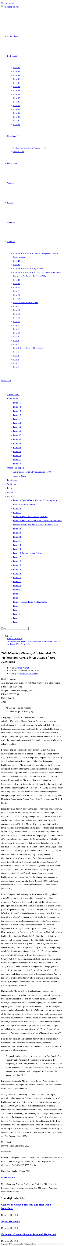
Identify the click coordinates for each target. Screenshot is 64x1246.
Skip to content (7, 3)
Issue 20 (17, 545)
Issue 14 (17, 569)
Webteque (11, 484)
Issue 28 (17, 508)
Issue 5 (16, 606)
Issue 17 (17, 557)
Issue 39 (17, 427)
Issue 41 (17, 419)
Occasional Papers (15, 468)
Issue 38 (17, 431)
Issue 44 (17, 407)
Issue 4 (16, 610)
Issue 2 (16, 618)
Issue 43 (17, 411)
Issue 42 (17, 415)
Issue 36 (17, 439)
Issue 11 (17, 581)
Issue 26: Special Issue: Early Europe (30, 516)
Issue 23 (17, 533)
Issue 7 (16, 598)
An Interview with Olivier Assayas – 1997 (32, 472)
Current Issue (13, 394)
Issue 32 (17, 455)
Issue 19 (17, 549)
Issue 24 (17, 529)
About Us (11, 492)
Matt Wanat (23, 668)
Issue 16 (17, 561)
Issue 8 (16, 594)
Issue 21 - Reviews (29, 674)
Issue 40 (17, 423)
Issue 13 (17, 573)
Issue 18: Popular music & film (27, 553)
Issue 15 (17, 565)
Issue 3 (16, 614)
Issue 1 (16, 622)
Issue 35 (17, 443)
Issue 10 (17, 585)
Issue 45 (17, 403)
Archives (11, 496)
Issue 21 (17, 541)
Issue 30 (17, 463)
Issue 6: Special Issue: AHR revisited (30, 602)
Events (10, 488)
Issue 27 (17, 512)
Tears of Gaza (19, 476)
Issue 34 (17, 447)
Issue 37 (17, 435)
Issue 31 (17, 459)
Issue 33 (17, 451)
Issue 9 (16, 589)
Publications (12, 480)
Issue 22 (17, 537)
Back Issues (12, 398)
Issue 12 (17, 577)
